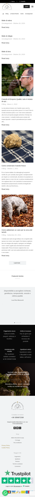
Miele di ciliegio (7, 36)
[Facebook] (15, 428)
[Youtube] (17, 428)
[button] (2, 304)
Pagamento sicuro (9, 331)
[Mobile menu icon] (32, 6)
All (3, 13)
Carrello (23, 1)
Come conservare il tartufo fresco (14, 166)
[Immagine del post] (17, 80)
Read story (5, 27)
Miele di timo (6, 51)
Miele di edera (7, 20)
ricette (22, 13)
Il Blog (6, 13)
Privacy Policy (6, 445)
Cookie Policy (6, 447)
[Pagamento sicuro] (9, 329)
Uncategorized (28, 13)
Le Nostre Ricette (14, 13)
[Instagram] (20, 428)
